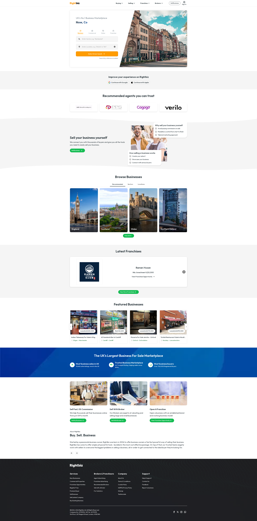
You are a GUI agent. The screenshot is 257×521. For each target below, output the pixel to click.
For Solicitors (98, 491)
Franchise (144, 3)
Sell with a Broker (99, 488)
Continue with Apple (141, 82)
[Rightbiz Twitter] (178, 512)
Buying (118, 3)
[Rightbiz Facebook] (174, 512)
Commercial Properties (77, 481)
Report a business (147, 488)
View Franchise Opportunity (142, 277)
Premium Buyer (74, 491)
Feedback (145, 484)
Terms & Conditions (124, 481)
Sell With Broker (116, 420)
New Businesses (75, 478)
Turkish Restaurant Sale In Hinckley (173, 337)
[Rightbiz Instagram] (181, 512)
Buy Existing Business (76, 501)
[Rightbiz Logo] (76, 466)
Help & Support (146, 478)
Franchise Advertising (101, 481)
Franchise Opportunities (77, 484)
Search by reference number (108, 58)
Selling (130, 3)
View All (127, 236)
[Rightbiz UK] (75, 3)
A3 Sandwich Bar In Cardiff (111, 337)
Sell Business (175, 3)
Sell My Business (76, 420)
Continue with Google (119, 82)
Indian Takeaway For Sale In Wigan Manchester (83, 337)
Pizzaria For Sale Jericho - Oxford (143, 337)
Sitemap (120, 491)
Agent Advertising (99, 478)
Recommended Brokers (101, 484)
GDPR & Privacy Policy (125, 488)
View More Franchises (127, 292)
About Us (121, 478)
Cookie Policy (122, 484)
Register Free (74, 488)
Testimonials (122, 494)
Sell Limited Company (76, 497)
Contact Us (145, 481)
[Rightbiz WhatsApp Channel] (185, 512)
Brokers (158, 3)
